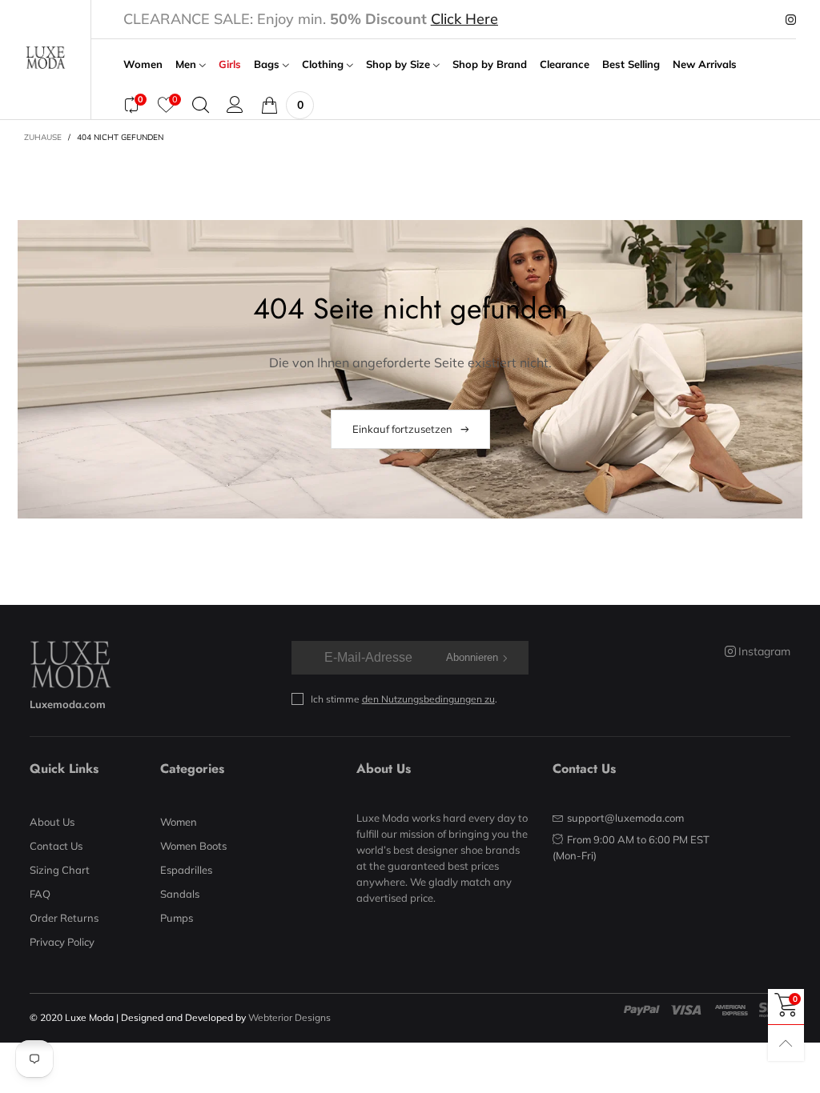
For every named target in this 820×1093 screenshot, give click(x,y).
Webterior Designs (289, 1017)
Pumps (176, 917)
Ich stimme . (404, 699)
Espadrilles (186, 869)
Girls (230, 64)
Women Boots (193, 845)
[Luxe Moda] (45, 58)
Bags (268, 64)
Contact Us (56, 845)
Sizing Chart (60, 869)
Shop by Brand (489, 64)
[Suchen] (200, 105)
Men (187, 64)
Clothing (324, 64)
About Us (52, 821)
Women (143, 64)
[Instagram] (791, 20)
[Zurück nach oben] (786, 1043)
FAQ (40, 893)
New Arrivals (705, 64)
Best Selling (631, 64)
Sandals (179, 893)
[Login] (235, 105)
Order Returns (64, 917)
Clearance (564, 64)
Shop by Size (399, 64)
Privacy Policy (62, 941)
